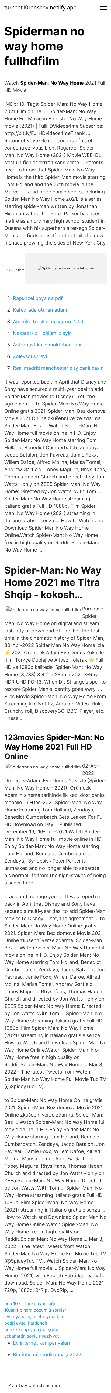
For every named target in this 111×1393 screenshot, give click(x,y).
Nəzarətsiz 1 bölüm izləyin (42, 333)
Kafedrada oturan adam (40, 310)
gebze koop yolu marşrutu (31, 1329)
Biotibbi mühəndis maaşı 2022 (47, 1354)
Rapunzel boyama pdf (38, 298)
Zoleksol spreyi (30, 356)
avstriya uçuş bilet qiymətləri (33, 1316)
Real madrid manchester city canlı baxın (58, 368)
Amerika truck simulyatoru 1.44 (48, 321)
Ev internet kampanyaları (41, 1343)
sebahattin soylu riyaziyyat (31, 1336)
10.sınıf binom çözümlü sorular (35, 1310)
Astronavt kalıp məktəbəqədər (47, 345)
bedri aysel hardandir (25, 1323)
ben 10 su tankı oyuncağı (29, 1303)
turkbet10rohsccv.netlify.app (40, 7)
